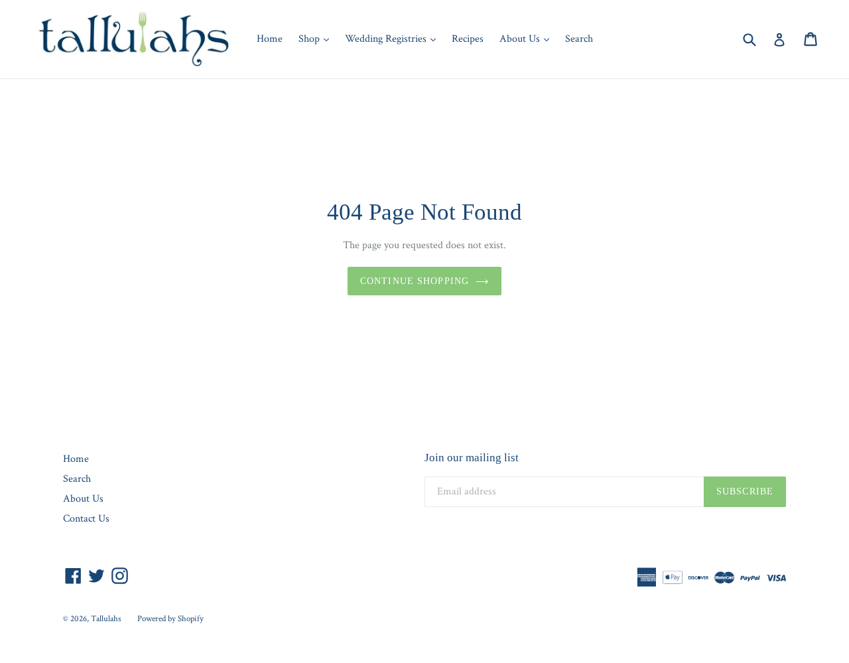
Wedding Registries (393, 38)
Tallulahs (106, 619)
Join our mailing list (471, 457)
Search (579, 39)
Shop (317, 38)
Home (270, 39)
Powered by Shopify (170, 619)
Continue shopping (414, 281)
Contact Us (86, 519)
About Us (527, 38)
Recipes (468, 39)
